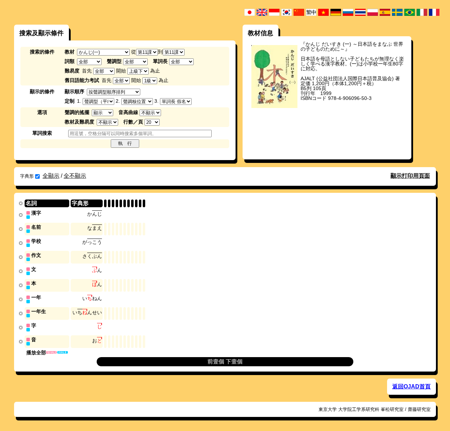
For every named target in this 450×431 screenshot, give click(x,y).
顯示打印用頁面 (410, 176)
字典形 (27, 176)
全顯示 (51, 176)
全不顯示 (75, 176)
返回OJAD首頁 (411, 386)
